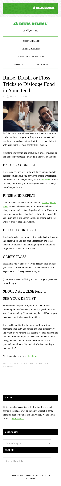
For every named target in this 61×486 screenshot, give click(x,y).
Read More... (18, 418)
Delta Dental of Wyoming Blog (30, 27)
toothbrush (45, 179)
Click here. (32, 356)
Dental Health (29, 363)
